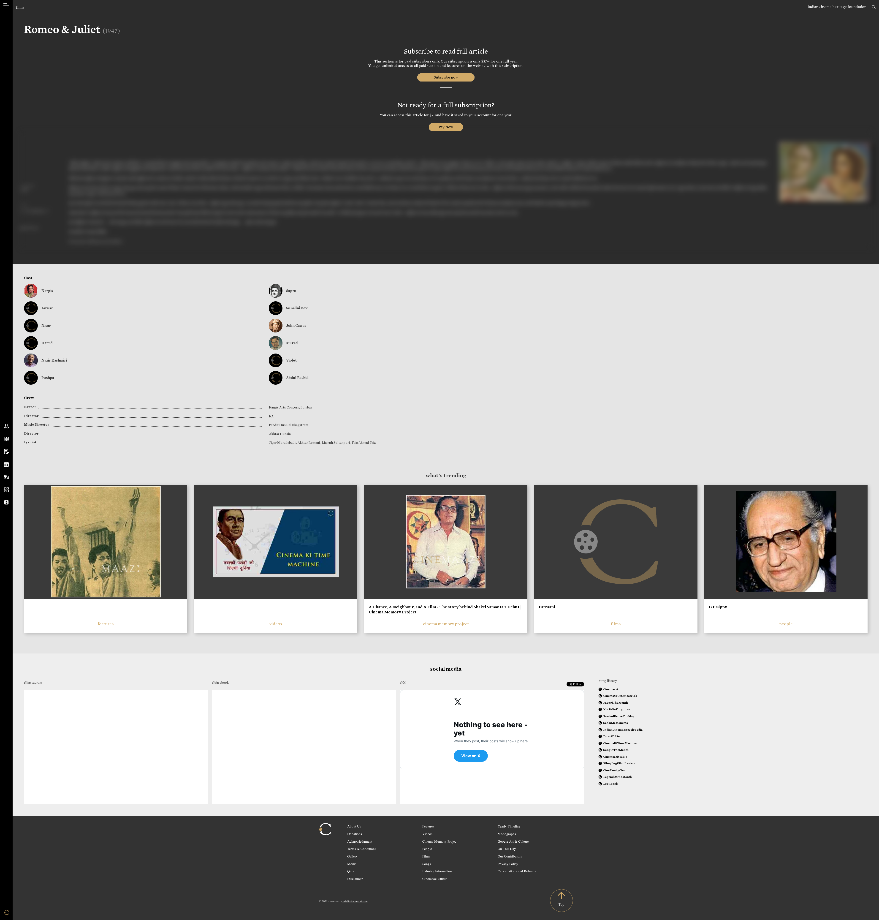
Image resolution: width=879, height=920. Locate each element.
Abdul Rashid (297, 378)
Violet (291, 360)
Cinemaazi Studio (435, 878)
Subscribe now (446, 77)
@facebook (220, 682)
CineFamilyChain (615, 770)
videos (275, 623)
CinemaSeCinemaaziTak (620, 695)
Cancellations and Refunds (517, 871)
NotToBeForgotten (616, 709)
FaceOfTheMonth (615, 702)
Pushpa (47, 378)
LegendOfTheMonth (617, 776)
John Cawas (296, 325)
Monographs (507, 833)
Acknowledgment (359, 841)
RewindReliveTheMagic (620, 716)
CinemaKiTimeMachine (620, 743)
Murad (292, 343)
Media (351, 863)
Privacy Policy (508, 863)
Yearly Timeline (509, 826)
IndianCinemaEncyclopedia (623, 729)
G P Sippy (718, 607)
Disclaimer (355, 878)
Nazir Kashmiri (54, 360)
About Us (354, 826)
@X (403, 682)
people (786, 623)
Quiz (350, 871)
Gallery (352, 856)
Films (426, 856)
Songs (426, 863)
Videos (427, 833)
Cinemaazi (610, 689)
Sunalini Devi (297, 308)
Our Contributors (510, 856)
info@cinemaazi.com (355, 901)
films (20, 7)
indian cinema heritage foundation (837, 6)
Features (428, 826)
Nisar (46, 325)
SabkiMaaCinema (615, 722)
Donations (354, 833)
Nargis (47, 291)
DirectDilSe (611, 736)
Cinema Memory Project (439, 841)
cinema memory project (446, 623)
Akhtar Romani (309, 443)
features (106, 623)
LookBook (610, 783)
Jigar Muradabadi (282, 443)
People (427, 848)
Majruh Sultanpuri (336, 443)
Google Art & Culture (513, 841)
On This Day (507, 848)
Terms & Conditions (361, 848)
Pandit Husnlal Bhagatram (288, 425)
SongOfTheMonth (616, 749)
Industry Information (437, 871)
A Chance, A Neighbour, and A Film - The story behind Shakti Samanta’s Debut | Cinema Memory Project (445, 609)
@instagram (33, 682)
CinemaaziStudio (615, 756)
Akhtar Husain (280, 434)
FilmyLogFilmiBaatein (619, 763)
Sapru (291, 291)
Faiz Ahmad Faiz (364, 443)
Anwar (47, 308)
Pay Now (446, 127)
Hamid (47, 343)
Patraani (547, 607)
